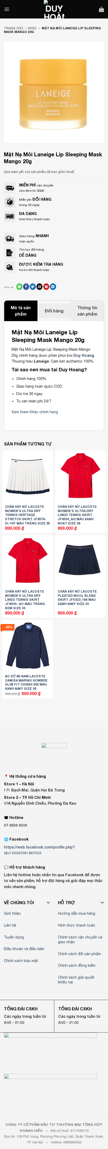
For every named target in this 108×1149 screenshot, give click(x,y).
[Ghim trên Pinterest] (46, 286)
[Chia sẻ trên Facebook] (26, 286)
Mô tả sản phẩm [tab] (21, 310)
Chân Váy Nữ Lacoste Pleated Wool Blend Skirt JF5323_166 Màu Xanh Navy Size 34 (77, 597)
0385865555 (72, 1142)
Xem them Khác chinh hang (35, 412)
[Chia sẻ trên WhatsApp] (19, 286)
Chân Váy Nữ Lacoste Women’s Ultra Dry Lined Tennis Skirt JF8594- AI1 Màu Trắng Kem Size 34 (25, 599)
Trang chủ (13, 28)
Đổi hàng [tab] (54, 310)
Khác (32, 28)
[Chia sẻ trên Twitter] (33, 286)
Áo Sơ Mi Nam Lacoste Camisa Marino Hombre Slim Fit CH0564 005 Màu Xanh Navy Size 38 (26, 682)
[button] (6, 9)
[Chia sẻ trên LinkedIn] (53, 286)
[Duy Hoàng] (54, 9)
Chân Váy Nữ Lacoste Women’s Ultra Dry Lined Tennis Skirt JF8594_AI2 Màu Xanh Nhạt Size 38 (77, 515)
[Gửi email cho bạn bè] (39, 286)
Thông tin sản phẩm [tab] (87, 310)
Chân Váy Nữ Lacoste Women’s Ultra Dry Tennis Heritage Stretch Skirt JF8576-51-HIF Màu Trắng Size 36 (27, 515)
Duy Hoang (83, 355)
